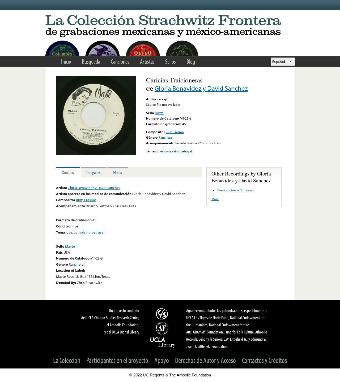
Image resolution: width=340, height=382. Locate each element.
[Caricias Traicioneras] (96, 154)
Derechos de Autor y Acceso (205, 360)
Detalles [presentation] (68, 172)
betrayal (186, 151)
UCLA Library (162, 342)
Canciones (120, 61)
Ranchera (165, 137)
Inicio (66, 61)
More (215, 199)
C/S (162, 313)
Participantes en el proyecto (117, 360)
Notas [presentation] (117, 172)
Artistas (147, 61)
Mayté (159, 113)
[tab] (68, 172)
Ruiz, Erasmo (175, 132)
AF (162, 328)
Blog (190, 61)
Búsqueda (91, 61)
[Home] (170, 26)
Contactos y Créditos (264, 360)
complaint (171, 151)
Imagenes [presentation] (93, 172)
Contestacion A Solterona (235, 190)
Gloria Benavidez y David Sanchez (201, 88)
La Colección (66, 360)
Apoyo (161, 360)
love (160, 151)
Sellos (170, 61)
